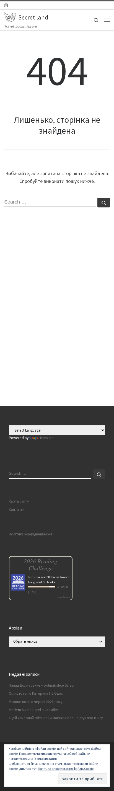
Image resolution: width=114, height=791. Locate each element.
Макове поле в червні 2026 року (35, 701)
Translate (47, 437)
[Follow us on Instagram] (6, 5)
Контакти (16, 509)
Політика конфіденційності (31, 534)
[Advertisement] (57, 346)
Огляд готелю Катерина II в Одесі (36, 693)
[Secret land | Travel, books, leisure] (10, 16)
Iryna (31, 577)
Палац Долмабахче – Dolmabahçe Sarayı (41, 685)
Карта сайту (19, 501)
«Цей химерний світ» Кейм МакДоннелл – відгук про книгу (56, 718)
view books (63, 597)
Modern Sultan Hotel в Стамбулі (34, 709)
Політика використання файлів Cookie (66, 768)
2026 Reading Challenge (40, 564)
